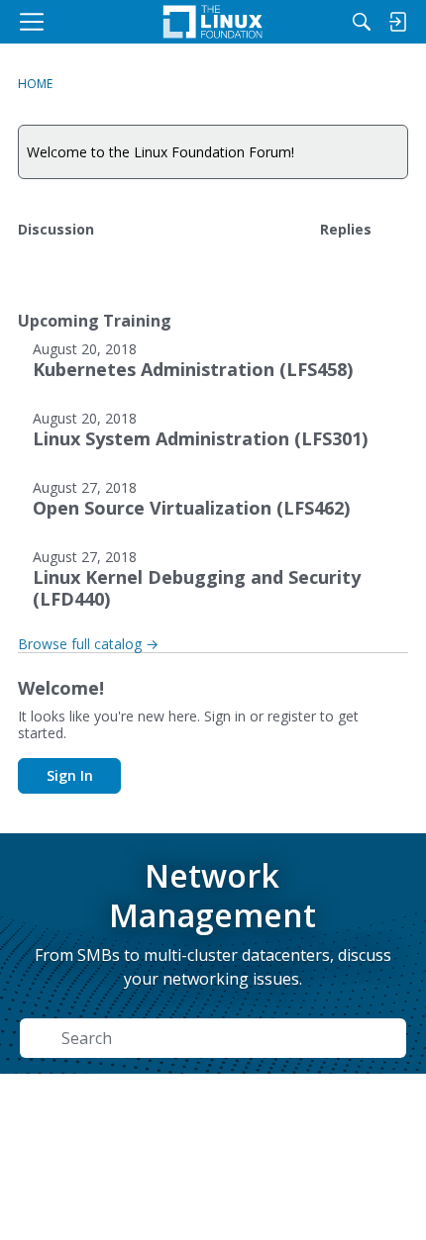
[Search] (361, 22)
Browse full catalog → (88, 643)
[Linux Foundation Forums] (213, 22)
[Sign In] (397, 22)
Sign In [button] (70, 775)
